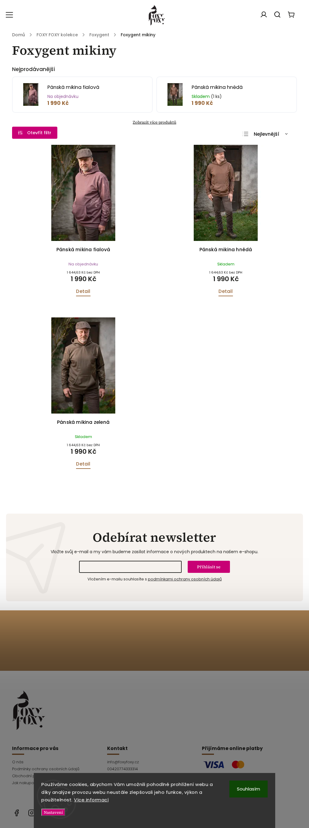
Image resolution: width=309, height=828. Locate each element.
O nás (18, 762)
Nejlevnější (266, 134)
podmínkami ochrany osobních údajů (185, 579)
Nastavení (53, 812)
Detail (83, 291)
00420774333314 (122, 768)
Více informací (91, 800)
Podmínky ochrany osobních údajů (45, 768)
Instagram (31, 812)
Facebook (16, 812)
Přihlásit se (209, 567)
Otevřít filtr (39, 133)
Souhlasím (248, 789)
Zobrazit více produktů (154, 122)
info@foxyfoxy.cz (123, 762)
